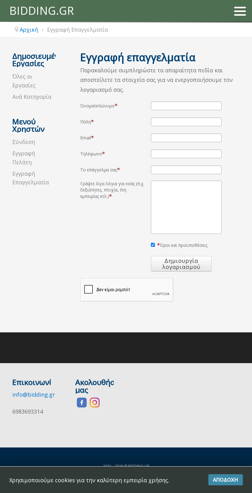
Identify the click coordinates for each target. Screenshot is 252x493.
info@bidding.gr (33, 394)
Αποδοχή (225, 479)
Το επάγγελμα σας (98, 170)
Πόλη (85, 122)
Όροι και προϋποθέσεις (183, 245)
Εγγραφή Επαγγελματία (30, 178)
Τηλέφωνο (91, 154)
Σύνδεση (23, 142)
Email (85, 138)
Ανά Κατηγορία (31, 96)
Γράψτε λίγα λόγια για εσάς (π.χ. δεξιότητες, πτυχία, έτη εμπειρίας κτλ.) (112, 190)
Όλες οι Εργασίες (24, 81)
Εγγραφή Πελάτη (23, 158)
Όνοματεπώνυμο (97, 106)
